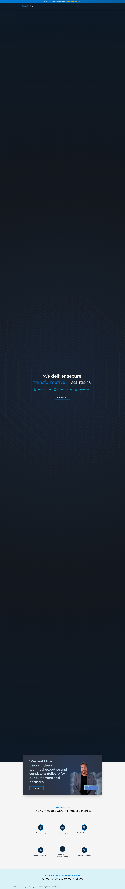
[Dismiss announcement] (102, 1)
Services (56, 6)
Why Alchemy (35, 788)
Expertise (47, 6)
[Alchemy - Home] (28, 6)
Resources (66, 6)
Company (75, 6)
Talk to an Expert (96, 6)
